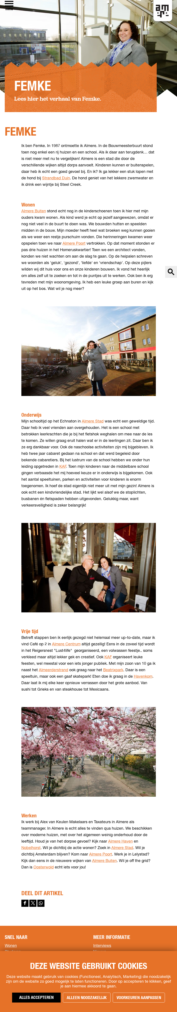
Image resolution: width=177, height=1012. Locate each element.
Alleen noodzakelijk (87, 998)
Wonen (11, 946)
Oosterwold (43, 867)
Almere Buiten (33, 211)
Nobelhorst (31, 848)
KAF (62, 467)
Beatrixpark (113, 670)
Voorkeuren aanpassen (139, 998)
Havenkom (143, 677)
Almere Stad (93, 421)
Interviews (102, 946)
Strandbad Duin (56, 178)
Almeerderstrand (53, 670)
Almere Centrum (66, 644)
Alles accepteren (36, 997)
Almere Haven (120, 841)
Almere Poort (74, 244)
